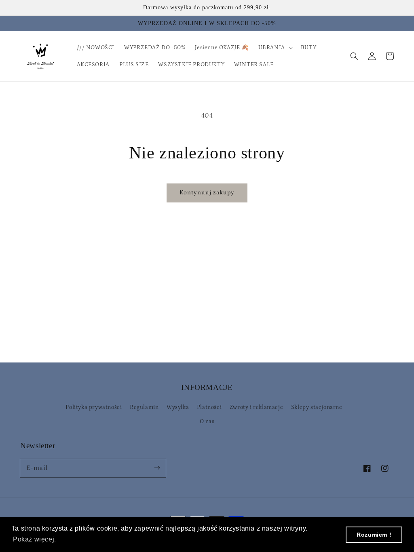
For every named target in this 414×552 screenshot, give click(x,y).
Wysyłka (178, 407)
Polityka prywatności (93, 407)
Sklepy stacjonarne (316, 407)
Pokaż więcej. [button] (34, 539)
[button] (354, 56)
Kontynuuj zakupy (207, 192)
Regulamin (144, 407)
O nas (207, 421)
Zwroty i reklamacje (256, 407)
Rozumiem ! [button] (374, 534)
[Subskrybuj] (157, 468)
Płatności (209, 407)
